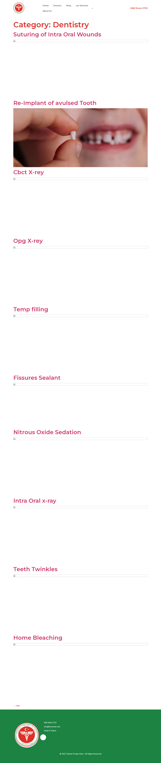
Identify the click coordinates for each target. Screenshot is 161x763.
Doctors (57, 5)
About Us (47, 11)
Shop (68, 5)
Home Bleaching (37, 637)
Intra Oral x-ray (34, 500)
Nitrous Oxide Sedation (47, 432)
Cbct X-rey (28, 172)
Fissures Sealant (37, 377)
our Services (82, 5)
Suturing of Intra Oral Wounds (57, 34)
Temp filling (30, 309)
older (16, 706)
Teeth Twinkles (35, 569)
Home (46, 5)
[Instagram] (43, 737)
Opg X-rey (28, 240)
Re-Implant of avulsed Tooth (55, 103)
